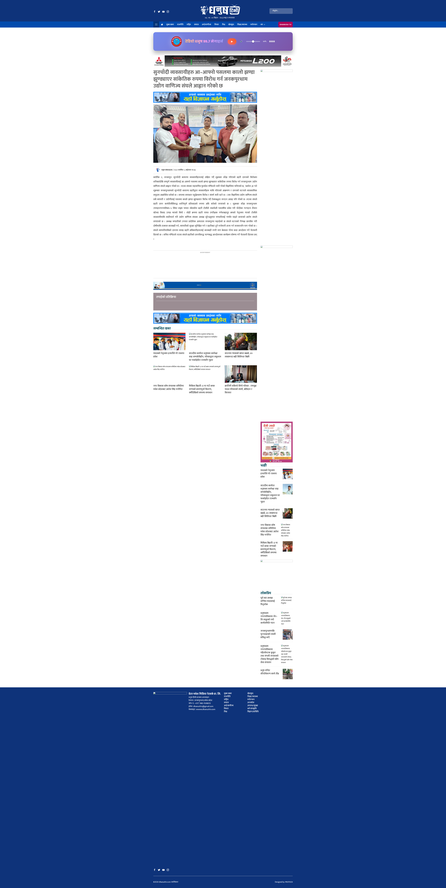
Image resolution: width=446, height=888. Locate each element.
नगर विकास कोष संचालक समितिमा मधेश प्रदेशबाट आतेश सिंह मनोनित (168, 387)
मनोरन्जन (253, 24)
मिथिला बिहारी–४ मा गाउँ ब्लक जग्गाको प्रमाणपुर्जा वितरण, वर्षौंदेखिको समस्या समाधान (202, 389)
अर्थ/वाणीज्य (206, 24)
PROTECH (289, 882)
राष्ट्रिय (189, 24)
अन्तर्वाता (250, 702)
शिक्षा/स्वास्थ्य (242, 24)
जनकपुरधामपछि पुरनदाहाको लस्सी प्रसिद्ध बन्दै (268, 634)
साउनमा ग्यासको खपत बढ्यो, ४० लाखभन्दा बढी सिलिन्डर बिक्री (239, 355)
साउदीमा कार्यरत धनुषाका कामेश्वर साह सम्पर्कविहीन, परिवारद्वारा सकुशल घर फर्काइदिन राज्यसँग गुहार (205, 357)
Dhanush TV (285, 24)
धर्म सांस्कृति (252, 708)
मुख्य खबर (170, 24)
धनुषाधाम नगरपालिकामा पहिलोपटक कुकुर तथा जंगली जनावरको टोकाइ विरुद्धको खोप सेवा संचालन (270, 654)
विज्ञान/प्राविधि (253, 711)
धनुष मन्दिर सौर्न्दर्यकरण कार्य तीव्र (270, 672)
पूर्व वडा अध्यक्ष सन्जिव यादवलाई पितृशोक (268, 601)
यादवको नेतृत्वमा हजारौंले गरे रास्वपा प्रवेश (168, 355)
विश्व (223, 24)
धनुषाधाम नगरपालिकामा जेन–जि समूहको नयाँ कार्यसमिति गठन (269, 618)
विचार (216, 24)
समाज (196, 24)
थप (262, 24)
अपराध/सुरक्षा (252, 705)
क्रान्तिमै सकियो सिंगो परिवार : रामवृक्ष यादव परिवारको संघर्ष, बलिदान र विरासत (240, 389)
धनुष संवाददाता (167, 169)
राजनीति (180, 24)
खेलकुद (231, 24)
